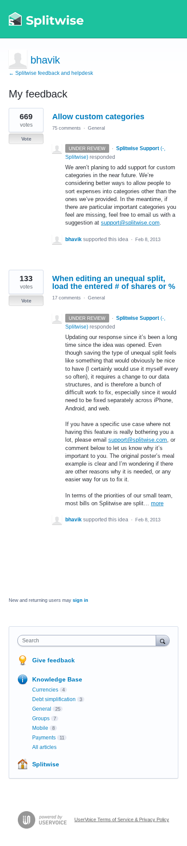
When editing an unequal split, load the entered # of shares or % (113, 282)
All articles (44, 747)
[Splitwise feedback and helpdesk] (46, 19)
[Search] (163, 640)
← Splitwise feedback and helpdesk (51, 73)
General (96, 128)
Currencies (45, 690)
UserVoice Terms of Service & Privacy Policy (121, 819)
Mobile (40, 728)
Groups (41, 718)
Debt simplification (54, 699)
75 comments (66, 128)
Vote (26, 138)
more (157, 503)
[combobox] (89, 641)
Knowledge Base (57, 679)
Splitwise (45, 764)
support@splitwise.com (130, 222)
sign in (80, 600)
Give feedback (53, 660)
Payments (44, 738)
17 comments (66, 297)
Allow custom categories (98, 116)
